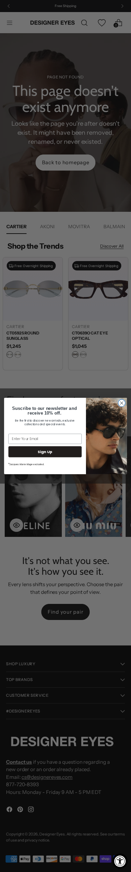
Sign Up (45, 451)
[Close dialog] (121, 403)
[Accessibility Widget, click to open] (120, 861)
